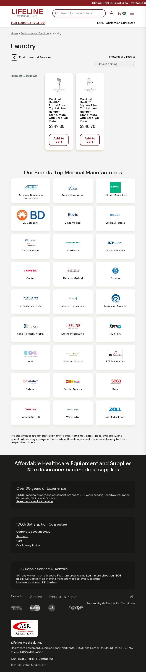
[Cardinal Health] (31, 246)
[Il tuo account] (111, 14)
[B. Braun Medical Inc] (115, 190)
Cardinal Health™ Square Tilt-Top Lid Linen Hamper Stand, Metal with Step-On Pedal (89, 110)
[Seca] (115, 385)
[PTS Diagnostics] (115, 357)
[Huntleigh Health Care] (31, 301)
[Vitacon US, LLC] (31, 412)
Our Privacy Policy (28, 545)
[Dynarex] (115, 274)
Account (22, 536)
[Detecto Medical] (73, 274)
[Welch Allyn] (73, 412)
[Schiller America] (73, 385)
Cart (19, 541)
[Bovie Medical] (73, 218)
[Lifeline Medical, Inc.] (73, 329)
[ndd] (31, 357)
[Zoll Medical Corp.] (115, 412)
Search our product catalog (34, 501)
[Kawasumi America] (115, 301)
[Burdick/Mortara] (115, 218)
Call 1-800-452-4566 (28, 23)
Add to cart (58, 140)
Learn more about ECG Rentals (36, 582)
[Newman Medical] (73, 357)
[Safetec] (31, 385)
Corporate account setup (33, 531)
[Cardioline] (73, 246)
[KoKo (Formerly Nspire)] (31, 329)
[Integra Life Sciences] (73, 301)
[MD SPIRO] (115, 329)
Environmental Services (35, 33)
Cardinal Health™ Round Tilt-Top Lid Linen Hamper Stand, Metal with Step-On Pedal (58, 110)
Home (14, 33)
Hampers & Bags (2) (24, 76)
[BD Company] (31, 218)
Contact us (46, 658)
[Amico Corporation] (73, 190)
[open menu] (132, 13)
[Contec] (31, 274)
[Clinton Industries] (115, 246)
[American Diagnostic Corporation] (31, 190)
